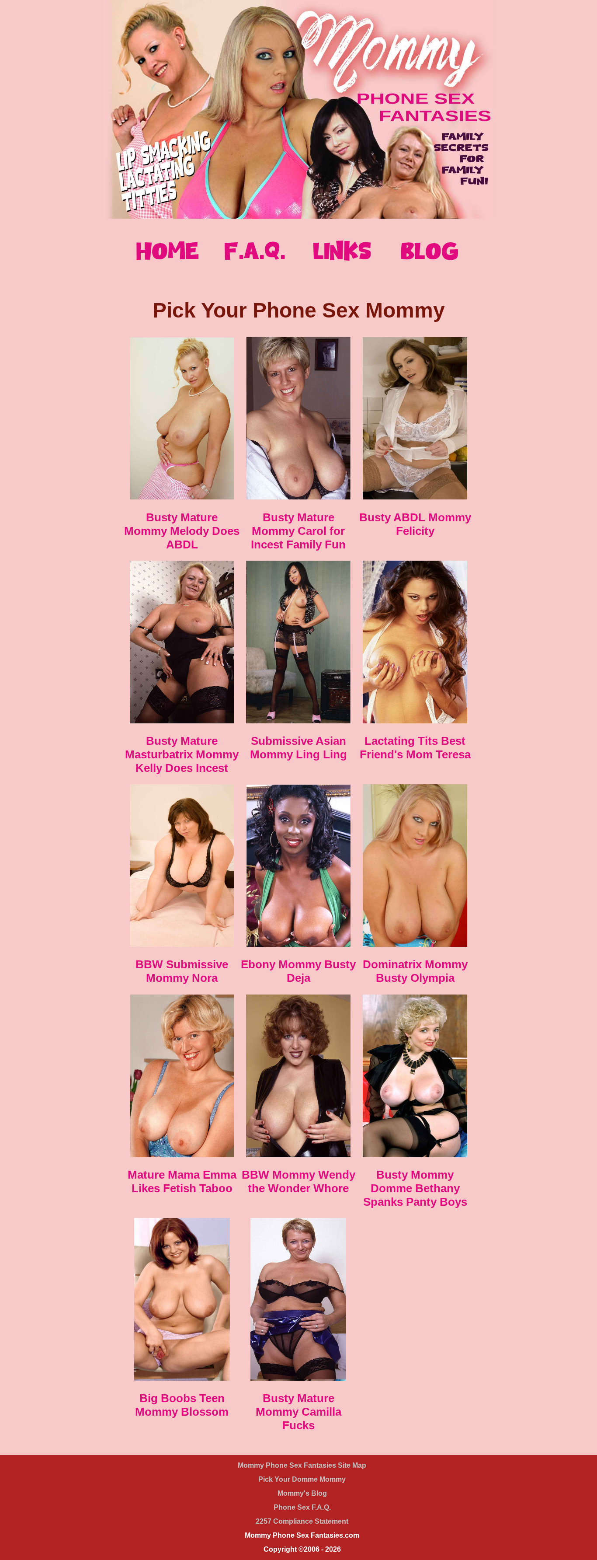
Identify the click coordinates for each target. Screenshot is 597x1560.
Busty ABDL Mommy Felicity (415, 524)
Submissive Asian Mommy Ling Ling (298, 747)
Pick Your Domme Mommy (302, 1479)
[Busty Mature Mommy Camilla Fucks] (298, 1378)
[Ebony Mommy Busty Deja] (298, 944)
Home (167, 251)
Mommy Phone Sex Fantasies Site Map (302, 1465)
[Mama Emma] (182, 1155)
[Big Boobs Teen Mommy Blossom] (182, 1378)
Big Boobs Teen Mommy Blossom (182, 1405)
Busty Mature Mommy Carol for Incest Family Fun (298, 531)
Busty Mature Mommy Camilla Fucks (298, 1412)
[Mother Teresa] (415, 721)
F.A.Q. (254, 251)
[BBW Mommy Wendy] (298, 1155)
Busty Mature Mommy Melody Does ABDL (181, 531)
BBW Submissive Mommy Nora (181, 971)
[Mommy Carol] (298, 497)
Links (342, 251)
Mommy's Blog (302, 1493)
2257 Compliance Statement (302, 1521)
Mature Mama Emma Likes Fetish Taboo (182, 1181)
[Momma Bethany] (415, 1155)
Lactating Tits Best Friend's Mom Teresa (415, 747)
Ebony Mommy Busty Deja (298, 971)
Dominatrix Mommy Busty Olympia (415, 971)
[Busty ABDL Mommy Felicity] (415, 497)
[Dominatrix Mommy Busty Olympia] (415, 944)
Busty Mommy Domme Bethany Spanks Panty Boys (415, 1188)
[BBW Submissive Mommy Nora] (182, 944)
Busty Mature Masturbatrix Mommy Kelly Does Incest (182, 754)
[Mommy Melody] (182, 497)
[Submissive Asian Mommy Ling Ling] (298, 721)
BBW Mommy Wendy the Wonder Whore (298, 1181)
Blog (430, 251)
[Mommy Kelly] (182, 721)
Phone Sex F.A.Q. (302, 1507)
